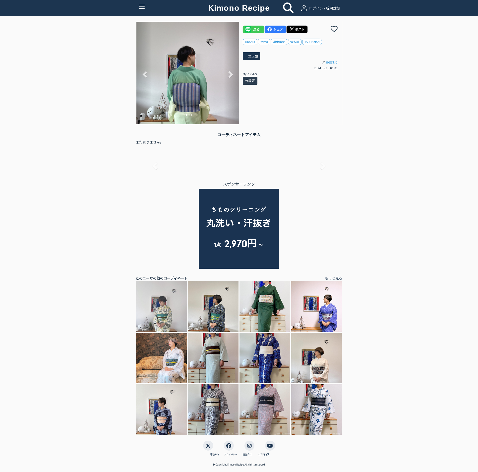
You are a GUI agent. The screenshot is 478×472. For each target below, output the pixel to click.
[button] (144, 73)
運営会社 (247, 454)
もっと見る (333, 277)
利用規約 (214, 454)
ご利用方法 (263, 454)
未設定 (250, 80)
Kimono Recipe (239, 7)
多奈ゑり (332, 62)
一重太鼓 (251, 56)
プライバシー (231, 454)
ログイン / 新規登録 (324, 7)
